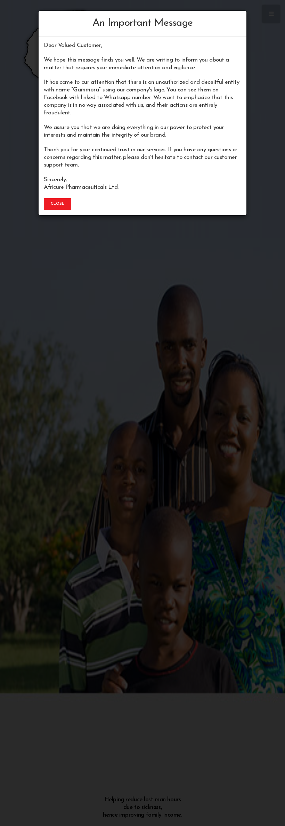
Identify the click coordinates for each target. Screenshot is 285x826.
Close (57, 204)
